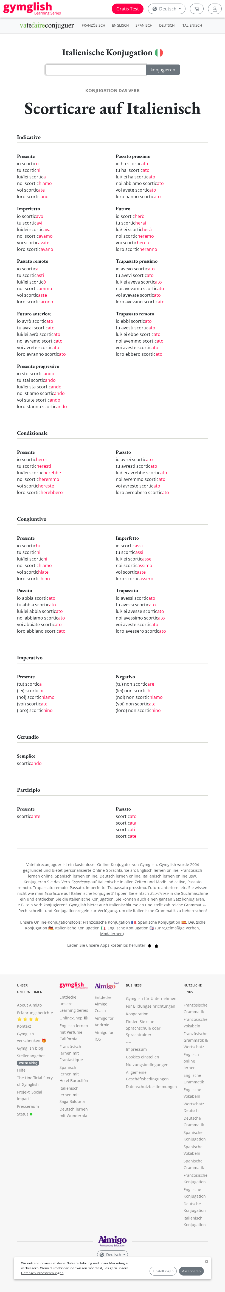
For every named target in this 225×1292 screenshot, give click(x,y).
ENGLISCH (120, 25)
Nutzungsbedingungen (147, 1064)
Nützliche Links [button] (193, 988)
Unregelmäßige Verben (177, 928)
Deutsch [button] (168, 9)
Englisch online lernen (191, 1061)
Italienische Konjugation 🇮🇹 (80, 928)
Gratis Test (127, 9)
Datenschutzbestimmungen (42, 1273)
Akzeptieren (191, 1271)
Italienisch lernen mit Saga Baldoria (72, 1095)
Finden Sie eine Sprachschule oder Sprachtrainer (143, 1028)
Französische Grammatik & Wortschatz (196, 1040)
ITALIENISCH (191, 25)
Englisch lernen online (157, 870)
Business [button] (134, 985)
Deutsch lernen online (120, 876)
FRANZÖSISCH (93, 25)
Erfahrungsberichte (35, 1012)
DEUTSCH (167, 25)
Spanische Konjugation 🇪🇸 (162, 922)
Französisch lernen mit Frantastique (71, 1053)
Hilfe (21, 1070)
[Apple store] (156, 945)
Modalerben (111, 933)
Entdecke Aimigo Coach (103, 1004)
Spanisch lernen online (76, 876)
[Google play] (149, 945)
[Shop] (197, 9)
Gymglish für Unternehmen (151, 998)
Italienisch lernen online (165, 876)
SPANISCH (144, 25)
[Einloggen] (215, 9)
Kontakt (24, 1026)
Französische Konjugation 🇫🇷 (109, 922)
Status (23, 1114)
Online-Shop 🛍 (74, 1018)
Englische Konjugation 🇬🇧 (131, 928)
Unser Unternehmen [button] (30, 988)
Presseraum (28, 1106)
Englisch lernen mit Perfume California (74, 1032)
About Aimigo (29, 1005)
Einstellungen (163, 1271)
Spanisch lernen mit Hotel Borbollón (74, 1074)
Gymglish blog (30, 1048)
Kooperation (137, 1013)
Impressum (136, 1049)
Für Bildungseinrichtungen (150, 1006)
